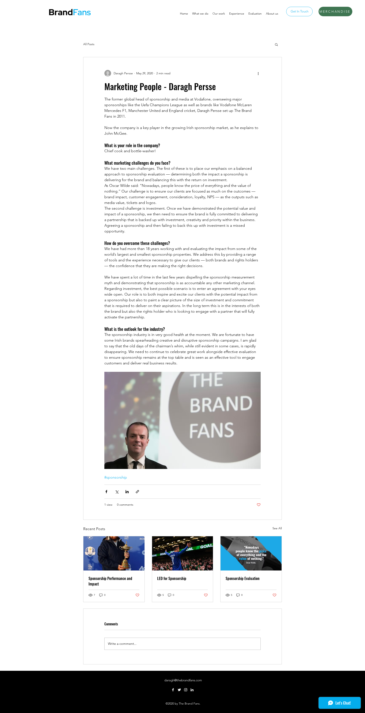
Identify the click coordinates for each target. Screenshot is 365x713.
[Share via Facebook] (106, 492)
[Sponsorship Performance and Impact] (113, 553)
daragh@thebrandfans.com (183, 680)
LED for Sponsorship (171, 578)
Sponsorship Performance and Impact (110, 581)
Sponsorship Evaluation (243, 578)
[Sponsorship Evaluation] (251, 553)
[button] (276, 44)
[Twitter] (179, 690)
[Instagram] (186, 690)
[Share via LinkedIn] (127, 492)
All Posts (88, 44)
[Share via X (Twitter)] (117, 492)
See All (277, 528)
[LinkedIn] (192, 690)
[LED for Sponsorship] (182, 553)
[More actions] (258, 73)
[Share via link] (137, 492)
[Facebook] (173, 690)
